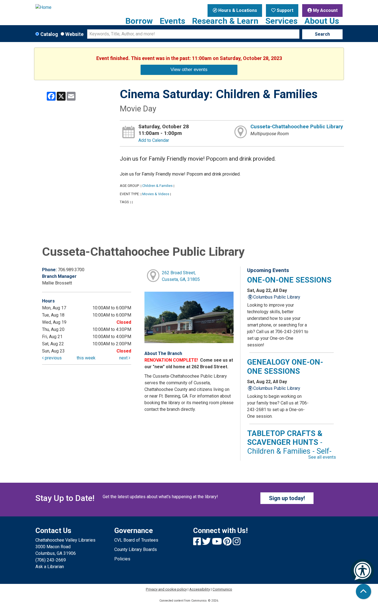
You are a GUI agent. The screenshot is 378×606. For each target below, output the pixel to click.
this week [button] (86, 358)
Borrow (139, 21)
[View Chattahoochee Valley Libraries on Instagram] (236, 543)
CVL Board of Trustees (136, 540)
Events (172, 21)
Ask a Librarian (49, 566)
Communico (222, 589)
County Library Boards (135, 549)
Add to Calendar (153, 140)
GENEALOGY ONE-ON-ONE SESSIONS (285, 366)
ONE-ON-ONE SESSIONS (289, 280)
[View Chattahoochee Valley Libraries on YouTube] (217, 543)
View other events (189, 69)
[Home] (70, 7)
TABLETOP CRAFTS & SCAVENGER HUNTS (289, 447)
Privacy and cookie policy (166, 589)
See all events (322, 457)
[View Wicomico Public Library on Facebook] (197, 543)
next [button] (124, 358)
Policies (122, 558)
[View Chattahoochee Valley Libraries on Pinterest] (228, 543)
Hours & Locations (237, 10)
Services (281, 21)
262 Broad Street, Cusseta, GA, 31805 (181, 276)
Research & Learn (225, 21)
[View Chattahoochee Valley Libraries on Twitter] (207, 543)
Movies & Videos (155, 194)
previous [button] (53, 358)
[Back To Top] (363, 591)
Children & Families (157, 186)
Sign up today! (287, 498)
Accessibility (199, 589)
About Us (321, 21)
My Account (325, 10)
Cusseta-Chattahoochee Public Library (296, 127)
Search (322, 34)
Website (74, 34)
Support (284, 10)
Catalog (49, 34)
